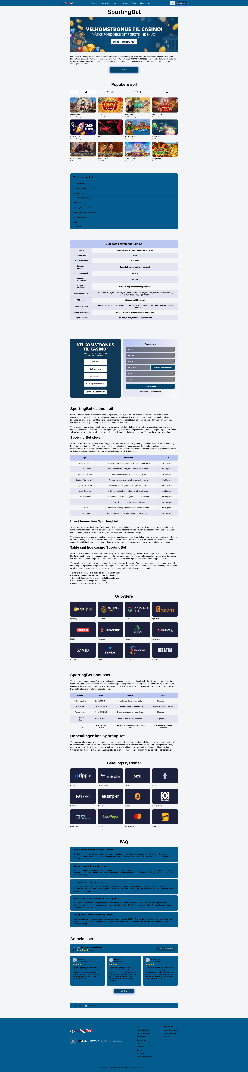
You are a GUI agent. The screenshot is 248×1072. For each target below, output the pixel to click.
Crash (136, 92)
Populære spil (78, 183)
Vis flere (124, 991)
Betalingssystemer (80, 217)
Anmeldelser (78, 227)
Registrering (78, 193)
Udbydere (77, 203)
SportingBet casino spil (82, 198)
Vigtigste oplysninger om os (84, 188)
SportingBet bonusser (81, 208)
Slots (163, 92)
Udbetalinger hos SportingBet (84, 212)
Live (108, 92)
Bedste (81, 92)
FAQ (75, 222)
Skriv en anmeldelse (166, 949)
